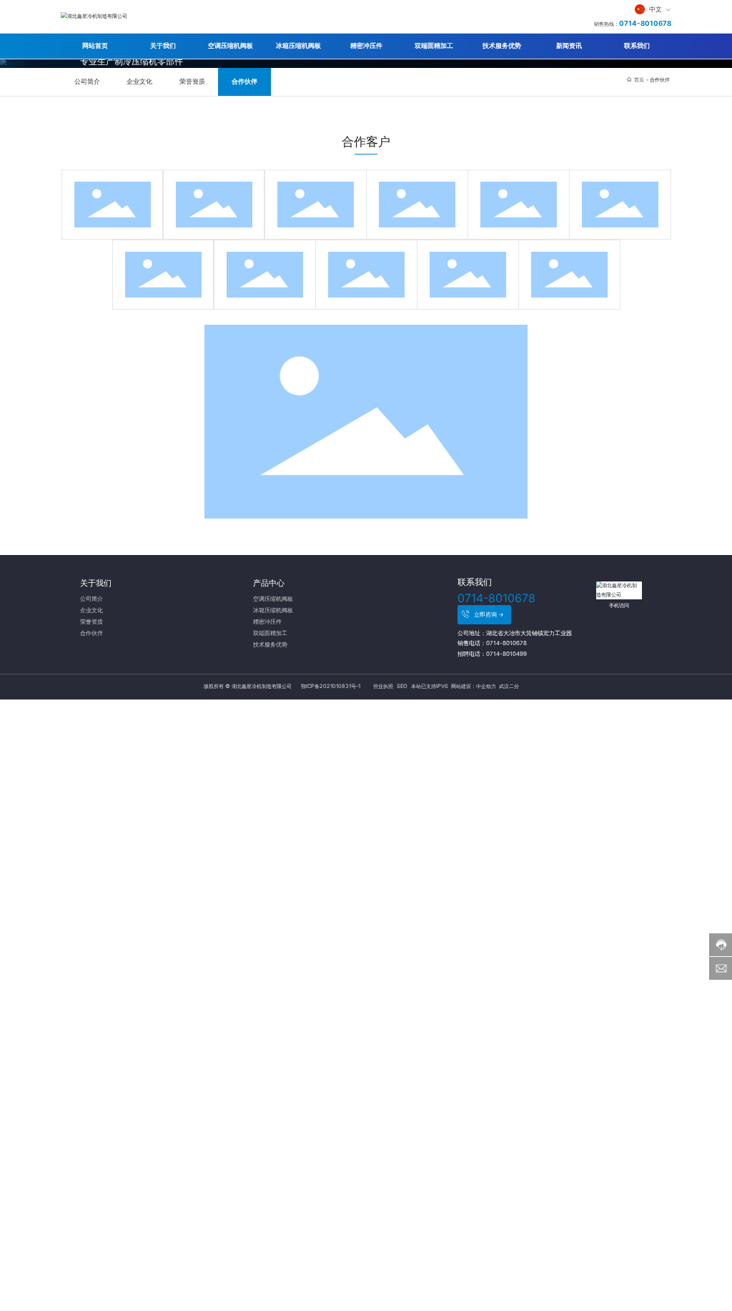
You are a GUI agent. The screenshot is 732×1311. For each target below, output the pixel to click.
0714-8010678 (645, 23)
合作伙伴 (244, 81)
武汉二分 (508, 686)
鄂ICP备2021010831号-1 (330, 686)
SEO (402, 686)
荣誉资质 (192, 81)
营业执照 (383, 686)
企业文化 (139, 81)
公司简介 (87, 81)
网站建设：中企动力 (473, 686)
